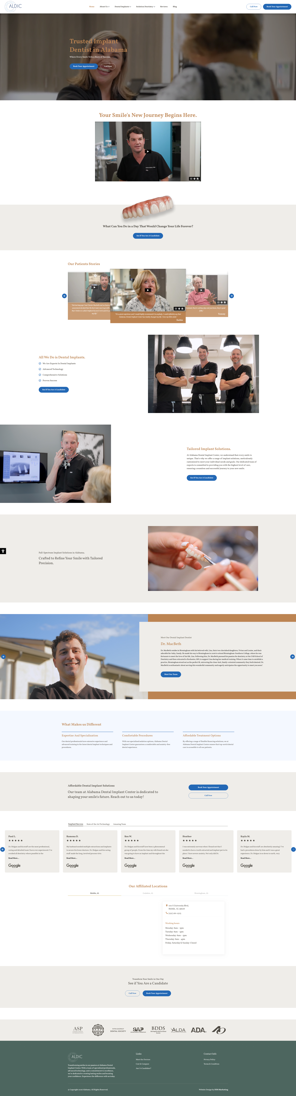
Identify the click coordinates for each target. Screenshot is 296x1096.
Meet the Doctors (143, 1059)
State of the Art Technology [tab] (98, 824)
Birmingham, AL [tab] (201, 893)
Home (91, 6)
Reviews (164, 6)
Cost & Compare (142, 1064)
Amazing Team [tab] (119, 824)
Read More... (13, 858)
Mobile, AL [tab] (94, 893)
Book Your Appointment (277, 6)
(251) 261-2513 (175, 913)
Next (231, 296)
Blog (175, 6)
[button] (3, 551)
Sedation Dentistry (144, 6)
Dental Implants (122, 6)
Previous (64, 296)
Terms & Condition (211, 1064)
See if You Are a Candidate (148, 236)
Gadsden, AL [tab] (148, 893)
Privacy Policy (209, 1059)
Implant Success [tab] (75, 824)
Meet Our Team (170, 674)
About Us (104, 6)
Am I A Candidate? (143, 1068)
